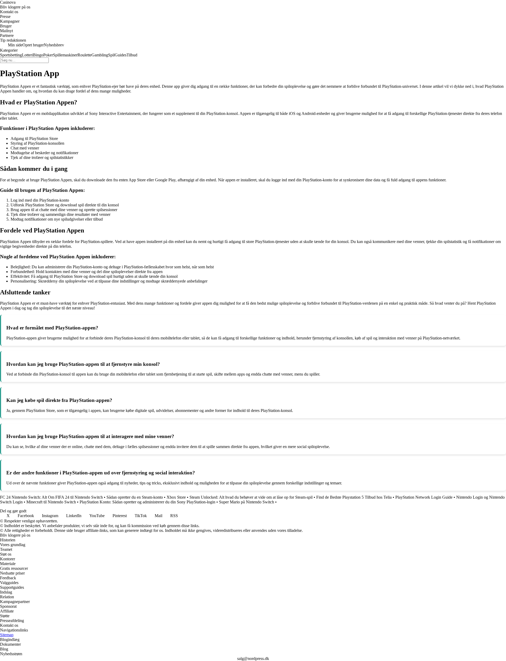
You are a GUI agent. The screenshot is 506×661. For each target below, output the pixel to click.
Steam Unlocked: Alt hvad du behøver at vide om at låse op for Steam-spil (251, 497)
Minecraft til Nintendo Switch (51, 502)
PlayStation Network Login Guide (424, 497)
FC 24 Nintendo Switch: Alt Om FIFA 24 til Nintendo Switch (51, 497)
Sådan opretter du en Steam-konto (134, 497)
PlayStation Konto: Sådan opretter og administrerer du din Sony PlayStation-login (147, 502)
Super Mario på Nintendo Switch (246, 502)
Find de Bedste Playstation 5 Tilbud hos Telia (354, 497)
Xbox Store (176, 497)
